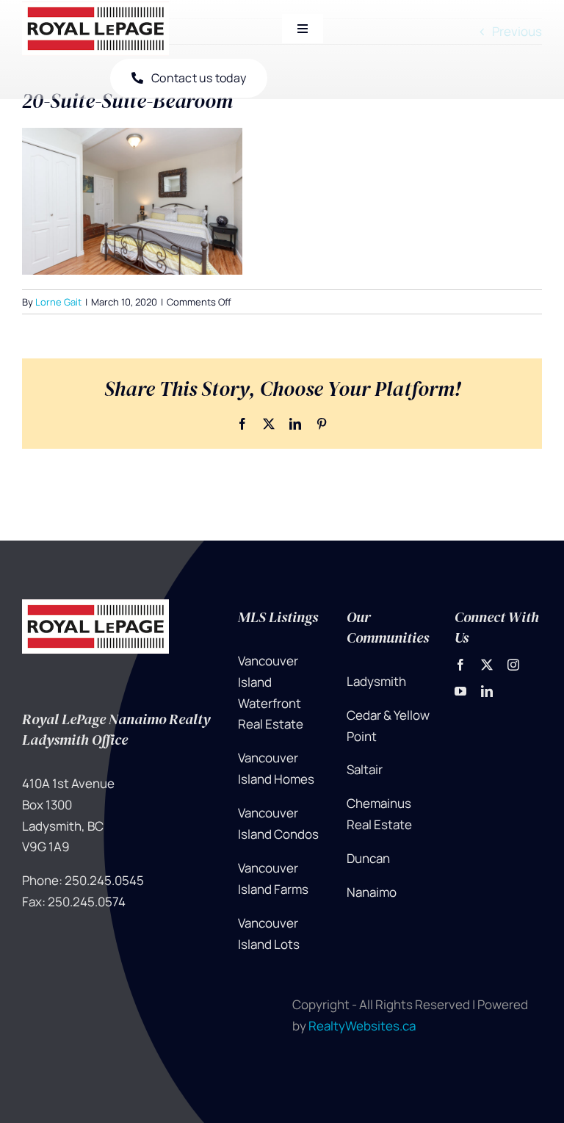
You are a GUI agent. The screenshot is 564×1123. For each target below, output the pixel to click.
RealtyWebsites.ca (362, 1025)
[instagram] (513, 665)
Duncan (368, 858)
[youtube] (460, 691)
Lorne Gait (58, 301)
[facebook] (460, 665)
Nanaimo (372, 892)
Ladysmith (376, 681)
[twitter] (487, 665)
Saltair (365, 769)
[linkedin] (487, 691)
